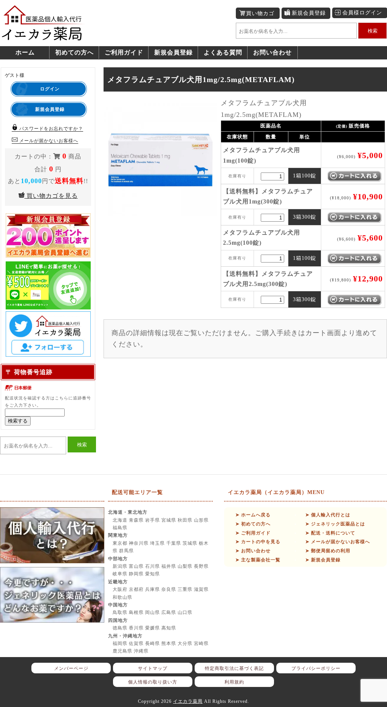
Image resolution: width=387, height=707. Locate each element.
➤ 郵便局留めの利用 (327, 550)
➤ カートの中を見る (257, 541)
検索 (373, 31)
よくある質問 (223, 52)
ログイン (50, 89)
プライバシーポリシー (316, 668)
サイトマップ (152, 668)
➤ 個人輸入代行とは (327, 514)
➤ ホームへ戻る (253, 514)
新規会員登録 (309, 13)
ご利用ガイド (124, 52)
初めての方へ (74, 52)
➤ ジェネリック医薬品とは (335, 524)
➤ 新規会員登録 (323, 559)
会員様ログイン (362, 13)
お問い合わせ (272, 52)
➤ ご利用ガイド (253, 533)
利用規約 (234, 682)
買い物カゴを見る (51, 196)
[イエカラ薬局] (43, 36)
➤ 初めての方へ (253, 524)
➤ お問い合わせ (253, 550)
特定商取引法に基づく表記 (234, 668)
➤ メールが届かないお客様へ (337, 541)
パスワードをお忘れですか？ (50, 128)
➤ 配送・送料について (330, 533)
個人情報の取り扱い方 (152, 682)
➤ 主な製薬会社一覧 (257, 559)
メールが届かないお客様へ (48, 140)
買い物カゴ (260, 13)
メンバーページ (71, 668)
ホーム (25, 52)
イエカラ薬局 (188, 701)
